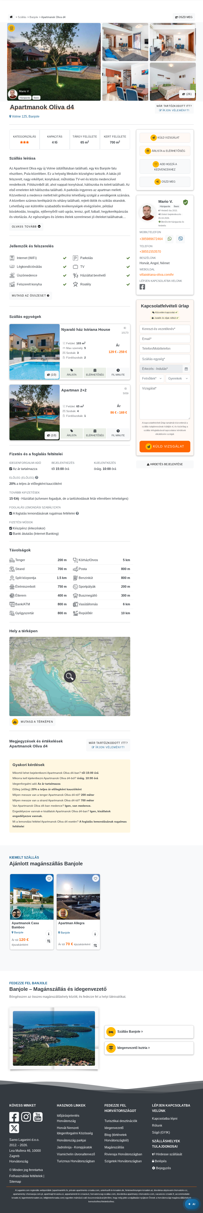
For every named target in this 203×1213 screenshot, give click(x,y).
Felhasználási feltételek (26, 1176)
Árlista (72, 374)
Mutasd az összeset (29, 295)
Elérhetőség (95, 374)
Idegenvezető (114, 1128)
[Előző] (15, 897)
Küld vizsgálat (168, 137)
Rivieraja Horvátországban (123, 1154)
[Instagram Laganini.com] (26, 1116)
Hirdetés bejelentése (166, 464)
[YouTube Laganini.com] (37, 1116)
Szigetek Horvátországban (123, 1161)
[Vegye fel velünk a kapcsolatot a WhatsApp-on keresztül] (169, 239)
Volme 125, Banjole (25, 116)
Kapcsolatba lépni (164, 1118)
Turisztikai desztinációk (120, 1121)
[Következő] (48, 897)
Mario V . (24, 91)
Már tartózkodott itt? (174, 108)
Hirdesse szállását (168, 1154)
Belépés (160, 1161)
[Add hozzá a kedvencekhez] (49, 878)
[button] (69, 676)
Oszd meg (185, 17)
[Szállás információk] (49, 933)
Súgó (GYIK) (161, 1132)
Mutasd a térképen (36, 721)
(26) (188, 94)
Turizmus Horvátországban (76, 1161)
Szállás (22, 17)
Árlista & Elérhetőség (168, 150)
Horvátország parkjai (71, 1140)
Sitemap (15, 1181)
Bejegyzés (163, 1168)
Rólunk (157, 1125)
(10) (53, 374)
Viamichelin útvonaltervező (76, 1154)
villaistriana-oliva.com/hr (157, 274)
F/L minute (118, 374)
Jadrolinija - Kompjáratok (74, 1147)
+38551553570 (150, 251)
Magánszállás (114, 1147)
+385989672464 (151, 239)
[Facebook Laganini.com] (14, 1116)
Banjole (34, 17)
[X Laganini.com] (14, 1128)
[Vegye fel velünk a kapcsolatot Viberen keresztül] (180, 239)
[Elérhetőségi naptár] (49, 940)
